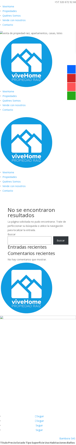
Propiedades (9, 11)
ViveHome (8, 6)
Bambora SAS (67, 438)
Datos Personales (38, 387)
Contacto (7, 24)
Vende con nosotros (14, 20)
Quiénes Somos (11, 15)
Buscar (12, 234)
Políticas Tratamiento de (38, 383)
